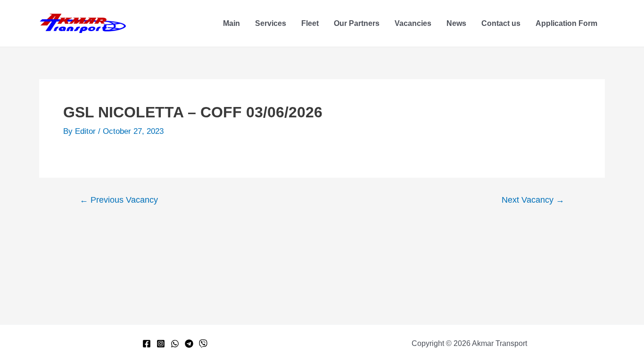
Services (270, 23)
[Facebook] (146, 343)
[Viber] (203, 343)
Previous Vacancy (119, 200)
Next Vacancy (533, 200)
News (456, 23)
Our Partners (357, 23)
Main (231, 23)
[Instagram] (161, 343)
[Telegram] (189, 343)
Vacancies (413, 23)
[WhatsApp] (175, 343)
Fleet (310, 23)
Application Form (566, 23)
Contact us (500, 23)
